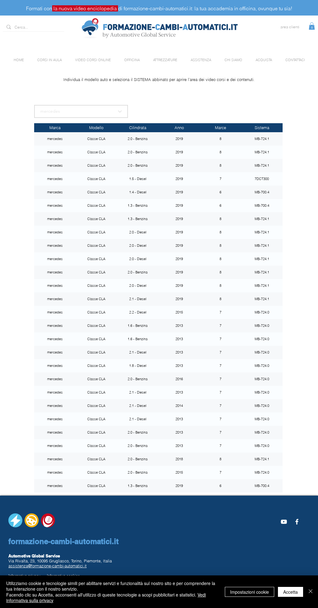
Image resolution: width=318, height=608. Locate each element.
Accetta (290, 592)
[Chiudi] (310, 591)
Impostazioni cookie (249, 592)
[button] (312, 26)
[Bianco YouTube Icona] (284, 521)
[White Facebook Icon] (297, 521)
